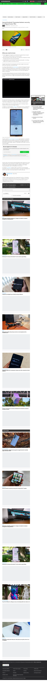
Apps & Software (28, 3)
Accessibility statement (6, 670)
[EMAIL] (7, 175)
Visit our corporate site (37, 662)
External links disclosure (37, 670)
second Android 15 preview (14, 138)
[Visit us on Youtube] (30, 1)
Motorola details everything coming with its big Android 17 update (38, 103)
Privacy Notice (5, 155)
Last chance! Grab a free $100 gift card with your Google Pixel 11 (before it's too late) (38, 121)
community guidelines (12, 186)
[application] (16, 88)
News (3, 25)
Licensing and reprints (37, 672)
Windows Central (5, 674)
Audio (39, 3)
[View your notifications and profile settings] (41, 1)
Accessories (35, 3)
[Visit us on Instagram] (31, 1)
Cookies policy (36, 668)
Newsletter (28, 49)
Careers (14, 670)
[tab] (6, 193)
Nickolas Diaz (8, 25)
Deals (43, 3)
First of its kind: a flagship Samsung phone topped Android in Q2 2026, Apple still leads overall (38, 108)
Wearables (14, 3)
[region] (16, 189)
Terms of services (14, 154)
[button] (44, 1)
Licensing (25, 670)
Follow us (23, 49)
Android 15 (15, 106)
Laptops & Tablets (21, 3)
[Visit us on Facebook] (27, 1)
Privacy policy (26, 668)
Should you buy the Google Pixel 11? (38, 118)
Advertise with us (26, 672)
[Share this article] (3, 50)
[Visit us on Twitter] (29, 1)
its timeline (9, 167)
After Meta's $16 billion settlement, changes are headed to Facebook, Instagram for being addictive (38, 113)
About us (4, 672)
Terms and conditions (6, 668)
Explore (5, 3)
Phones (9, 3)
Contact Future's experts (17, 668)
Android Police (15, 67)
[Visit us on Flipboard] (33, 1)
